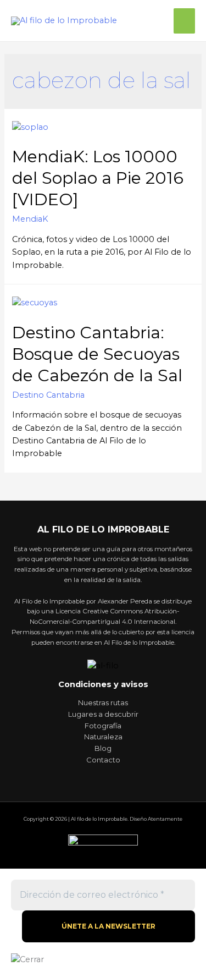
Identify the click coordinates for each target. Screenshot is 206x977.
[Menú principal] (184, 21)
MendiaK (30, 219)
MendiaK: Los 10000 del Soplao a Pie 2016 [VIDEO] (97, 178)
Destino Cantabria (48, 395)
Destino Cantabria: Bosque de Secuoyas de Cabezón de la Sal (97, 354)
